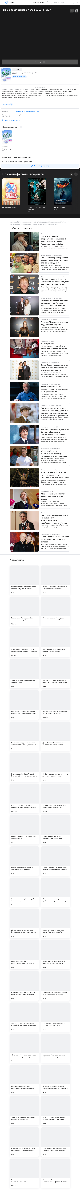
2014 (14, 73)
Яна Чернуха (20, 111)
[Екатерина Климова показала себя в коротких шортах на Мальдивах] (55, 1048)
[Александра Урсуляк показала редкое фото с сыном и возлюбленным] (55, 1017)
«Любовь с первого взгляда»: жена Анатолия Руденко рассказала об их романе (54, 303)
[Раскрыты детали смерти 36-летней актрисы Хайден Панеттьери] (24, 861)
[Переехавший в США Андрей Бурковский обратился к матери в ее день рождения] (24, 767)
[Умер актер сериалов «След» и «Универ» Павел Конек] (24, 1110)
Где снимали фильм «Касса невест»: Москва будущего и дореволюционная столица (54, 410)
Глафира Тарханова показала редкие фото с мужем (54, 323)
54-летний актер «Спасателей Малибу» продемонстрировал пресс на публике (54, 453)
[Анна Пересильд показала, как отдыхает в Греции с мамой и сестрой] (55, 1142)
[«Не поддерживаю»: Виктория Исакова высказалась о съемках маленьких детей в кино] (24, 1017)
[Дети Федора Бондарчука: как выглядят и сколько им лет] (55, 736)
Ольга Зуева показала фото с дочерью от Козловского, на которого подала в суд (54, 367)
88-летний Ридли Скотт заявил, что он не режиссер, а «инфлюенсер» (54, 389)
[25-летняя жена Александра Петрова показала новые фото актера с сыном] (24, 923)
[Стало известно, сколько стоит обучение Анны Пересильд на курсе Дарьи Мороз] (24, 1142)
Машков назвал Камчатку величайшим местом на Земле (53, 496)
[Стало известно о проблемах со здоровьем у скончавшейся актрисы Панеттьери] (24, 580)
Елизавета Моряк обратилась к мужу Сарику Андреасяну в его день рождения (55, 260)
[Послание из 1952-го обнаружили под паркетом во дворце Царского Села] (55, 705)
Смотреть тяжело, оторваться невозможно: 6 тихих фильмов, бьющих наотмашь (53, 239)
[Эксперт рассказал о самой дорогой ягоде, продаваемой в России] (24, 798)
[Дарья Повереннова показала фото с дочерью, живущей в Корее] (55, 954)
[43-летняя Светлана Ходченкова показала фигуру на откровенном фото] (24, 1048)
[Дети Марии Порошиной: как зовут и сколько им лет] (55, 642)
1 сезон (5, 147)
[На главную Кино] (11, 2)
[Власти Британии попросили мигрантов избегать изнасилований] (24, 1173)
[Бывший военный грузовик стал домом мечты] (24, 829)
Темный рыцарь (59, 207)
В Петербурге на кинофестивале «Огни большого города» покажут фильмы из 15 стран (54, 346)
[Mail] (6, 2)
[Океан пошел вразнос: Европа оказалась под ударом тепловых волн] (24, 642)
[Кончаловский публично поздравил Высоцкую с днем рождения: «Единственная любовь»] (24, 1079)
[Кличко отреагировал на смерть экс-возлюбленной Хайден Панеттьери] (55, 986)
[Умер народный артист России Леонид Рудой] (24, 673)
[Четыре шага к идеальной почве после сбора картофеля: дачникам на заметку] (55, 798)
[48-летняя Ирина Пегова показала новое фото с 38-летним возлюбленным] (55, 1173)
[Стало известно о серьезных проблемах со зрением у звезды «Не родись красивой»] (55, 892)
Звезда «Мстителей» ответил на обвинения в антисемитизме (55, 517)
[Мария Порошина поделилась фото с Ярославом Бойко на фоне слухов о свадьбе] (55, 673)
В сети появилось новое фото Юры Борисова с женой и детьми (55, 539)
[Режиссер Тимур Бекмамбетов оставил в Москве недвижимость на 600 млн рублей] (24, 736)
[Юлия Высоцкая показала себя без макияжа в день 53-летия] (24, 986)
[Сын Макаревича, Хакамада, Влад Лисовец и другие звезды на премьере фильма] (24, 892)
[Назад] (71, 174)
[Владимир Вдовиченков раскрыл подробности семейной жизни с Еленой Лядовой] (24, 705)
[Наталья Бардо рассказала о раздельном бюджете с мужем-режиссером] (55, 1079)
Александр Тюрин (32, 111)
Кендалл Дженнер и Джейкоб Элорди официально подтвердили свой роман (55, 432)
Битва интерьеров (9, 207)
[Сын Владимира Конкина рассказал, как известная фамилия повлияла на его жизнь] (55, 829)
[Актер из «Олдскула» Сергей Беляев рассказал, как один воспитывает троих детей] (55, 1110)
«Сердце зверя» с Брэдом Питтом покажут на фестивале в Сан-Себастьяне (55, 475)
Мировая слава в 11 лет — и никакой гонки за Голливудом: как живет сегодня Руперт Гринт (55, 282)
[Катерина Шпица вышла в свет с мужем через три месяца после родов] (55, 861)
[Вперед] (76, 174)
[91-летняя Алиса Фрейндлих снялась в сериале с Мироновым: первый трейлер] (55, 611)
